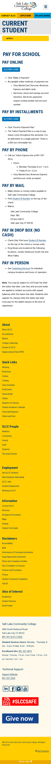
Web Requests (43, 751)
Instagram (19, 689)
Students (6, 449)
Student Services (9, 601)
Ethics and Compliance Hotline (14, 561)
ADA (4, 548)
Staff (4, 445)
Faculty (5, 440)
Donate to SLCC (8, 347)
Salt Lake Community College (25, 6)
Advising (5, 367)
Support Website (10, 674)
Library (5, 398)
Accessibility (7, 543)
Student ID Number (21, 198)
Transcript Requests (10, 412)
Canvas (5, 376)
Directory (5, 510)
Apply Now (25, 15)
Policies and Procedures (12, 570)
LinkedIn (6, 689)
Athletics (6, 431)
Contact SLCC (8, 15)
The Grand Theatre (9, 454)
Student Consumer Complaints (14, 579)
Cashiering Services (21, 268)
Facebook (12, 689)
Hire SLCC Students (10, 473)
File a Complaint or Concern (13, 565)
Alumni (5, 338)
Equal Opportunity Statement (14, 557)
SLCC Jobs (6, 481)
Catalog (5, 380)
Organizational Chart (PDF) (13, 352)
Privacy (5, 574)
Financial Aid (7, 394)
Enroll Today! (7, 605)
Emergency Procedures (11, 515)
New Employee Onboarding (13, 477)
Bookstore (6, 371)
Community (7, 436)
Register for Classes (10, 403)
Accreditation (7, 334)
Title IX (5, 583)
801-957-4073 (25, 651)
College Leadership (10, 343)
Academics (6, 596)
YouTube (25, 689)
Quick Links (24, 761)
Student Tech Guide (10, 528)
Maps (4, 519)
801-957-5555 (8, 678)
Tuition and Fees (8, 416)
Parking (5, 523)
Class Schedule (8, 385)
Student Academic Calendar (13, 407)
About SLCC (7, 329)
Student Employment (10, 486)
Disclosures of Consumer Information (17, 552)
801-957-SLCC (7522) (12, 637)
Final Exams (7, 389)
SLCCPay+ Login (11, 69)
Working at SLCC (9, 490)
